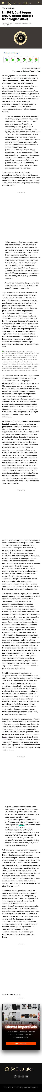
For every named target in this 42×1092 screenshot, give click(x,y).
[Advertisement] (21, 214)
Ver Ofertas (21, 1044)
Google (21, 825)
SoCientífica (6, 25)
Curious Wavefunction (31, 71)
